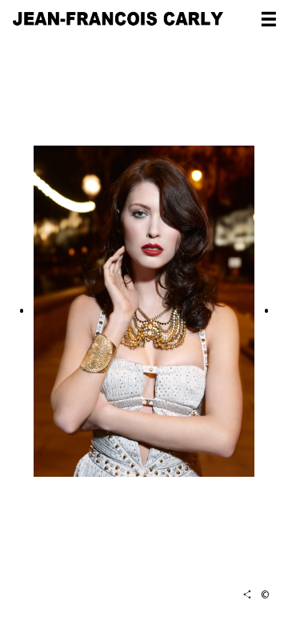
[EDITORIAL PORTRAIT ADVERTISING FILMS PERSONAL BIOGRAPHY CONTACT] (269, 21)
